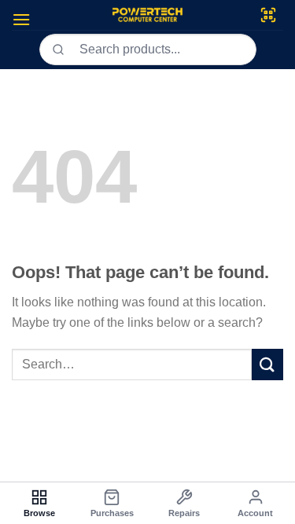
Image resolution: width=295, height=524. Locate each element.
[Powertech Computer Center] (147, 15)
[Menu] (21, 19)
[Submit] (267, 364)
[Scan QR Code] (268, 15)
